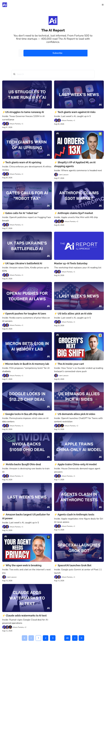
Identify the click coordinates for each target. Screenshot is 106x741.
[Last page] (81, 638)
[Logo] (4, 4)
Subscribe (57, 53)
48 (67, 638)
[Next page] (75, 638)
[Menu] (103, 5)
